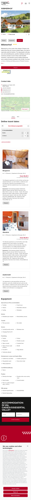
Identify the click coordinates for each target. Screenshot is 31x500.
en (29, 3)
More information (15, 495)
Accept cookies (15, 488)
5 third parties (11, 450)
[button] (27, 446)
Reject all (15, 492)
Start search (15, 419)
